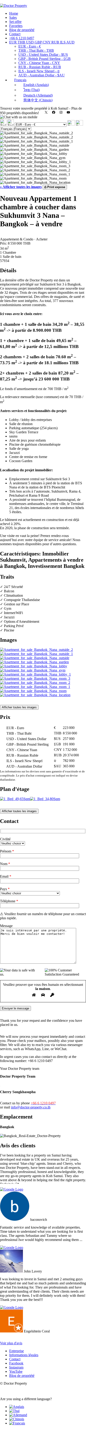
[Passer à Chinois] (16, 1419)
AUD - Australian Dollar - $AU (41, 75)
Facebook (16, 1363)
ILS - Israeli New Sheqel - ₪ (39, 71)
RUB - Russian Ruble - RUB (39, 67)
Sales (13, 17)
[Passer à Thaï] (14, 1411)
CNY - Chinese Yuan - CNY (39, 63)
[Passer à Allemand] (18, 1415)
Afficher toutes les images (19, 707)
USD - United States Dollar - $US (43, 55)
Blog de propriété (21, 30)
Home (13, 13)
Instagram (16, 1367)
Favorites (15, 26)
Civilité (5, 839)
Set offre (15, 22)
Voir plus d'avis (11, 1343)
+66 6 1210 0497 (21, 38)
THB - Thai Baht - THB (36, 50)
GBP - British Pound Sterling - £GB (44, 59)
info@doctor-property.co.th (30, 1107)
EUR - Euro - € (29, 46)
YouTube (15, 1371)
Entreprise (16, 1351)
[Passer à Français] (17, 1423)
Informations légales (23, 1355)
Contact (14, 34)
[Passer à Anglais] (16, 1407)
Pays (5, 889)
